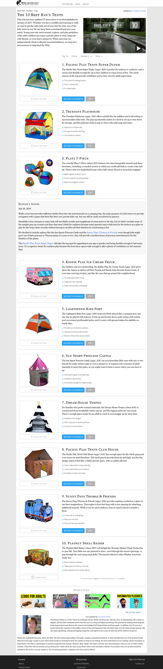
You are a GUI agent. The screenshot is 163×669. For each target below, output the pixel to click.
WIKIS (77, 4)
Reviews (30, 11)
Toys (36, 11)
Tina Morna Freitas (104, 617)
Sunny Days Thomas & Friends (102, 232)
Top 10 (65, 56)
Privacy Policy (24, 667)
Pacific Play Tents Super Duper (38, 243)
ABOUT (85, 4)
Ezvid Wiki (21, 11)
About (21, 663)
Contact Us (139, 663)
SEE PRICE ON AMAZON (73, 99)
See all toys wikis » (134, 612)
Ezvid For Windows (81, 663)
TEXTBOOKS (67, 4)
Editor (74, 56)
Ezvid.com (81, 667)
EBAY (90, 99)
